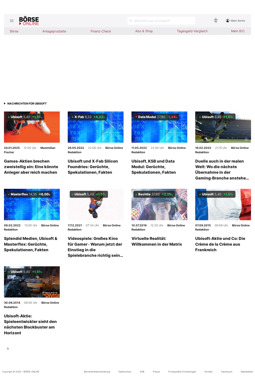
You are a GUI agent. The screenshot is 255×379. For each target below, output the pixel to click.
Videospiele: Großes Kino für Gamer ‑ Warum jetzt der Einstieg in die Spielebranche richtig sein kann (95, 249)
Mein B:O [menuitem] (237, 31)
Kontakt (209, 371)
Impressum (226, 371)
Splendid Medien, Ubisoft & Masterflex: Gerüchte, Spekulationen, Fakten (30, 244)
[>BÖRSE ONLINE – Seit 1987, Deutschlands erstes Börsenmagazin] (29, 20)
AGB (142, 371)
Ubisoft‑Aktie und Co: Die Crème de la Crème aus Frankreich (220, 244)
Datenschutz (125, 371)
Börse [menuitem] (14, 31)
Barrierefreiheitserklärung (97, 371)
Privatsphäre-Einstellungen (182, 371)
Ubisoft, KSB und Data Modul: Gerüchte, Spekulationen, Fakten (153, 167)
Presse (156, 371)
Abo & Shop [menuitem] (144, 31)
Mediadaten (247, 371)
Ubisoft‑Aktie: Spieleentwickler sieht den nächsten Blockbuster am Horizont (30, 324)
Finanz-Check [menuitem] (101, 31)
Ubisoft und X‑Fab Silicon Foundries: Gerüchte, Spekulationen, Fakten (93, 167)
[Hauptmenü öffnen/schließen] (11, 20)
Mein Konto (238, 20)
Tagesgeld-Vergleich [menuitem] (192, 31)
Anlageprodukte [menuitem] (54, 31)
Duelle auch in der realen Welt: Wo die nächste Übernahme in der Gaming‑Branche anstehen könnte (221, 172)
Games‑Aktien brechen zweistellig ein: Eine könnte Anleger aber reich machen (31, 167)
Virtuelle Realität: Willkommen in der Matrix (156, 241)
